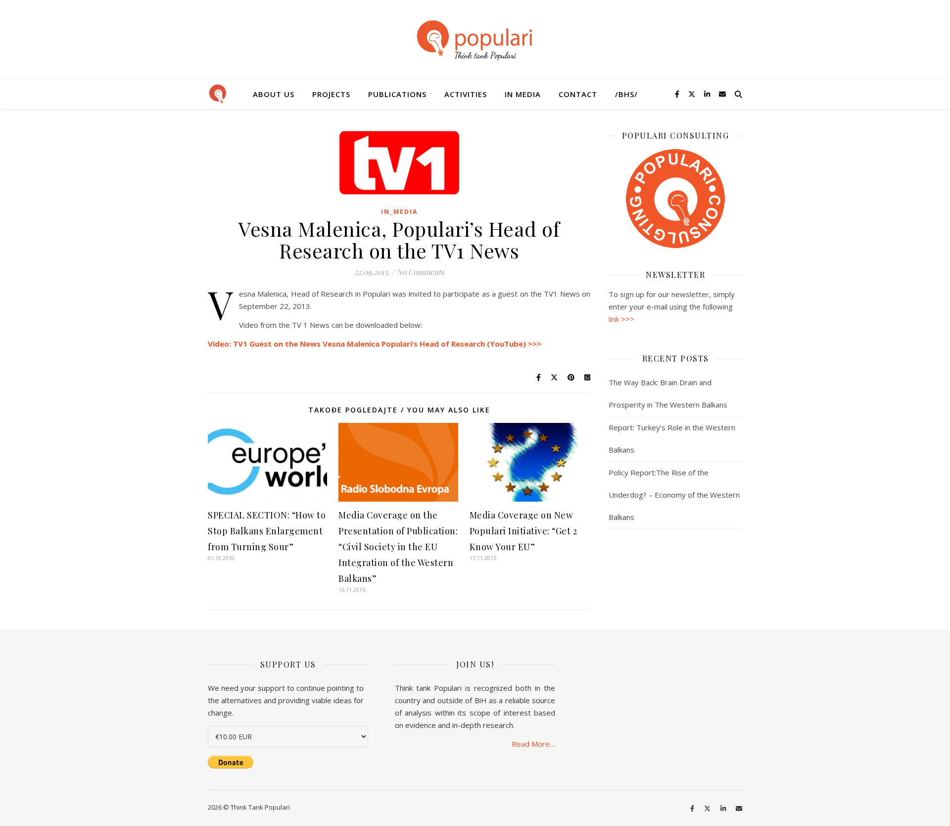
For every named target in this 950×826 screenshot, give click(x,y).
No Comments (420, 272)
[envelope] (722, 94)
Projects (331, 94)
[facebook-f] (678, 94)
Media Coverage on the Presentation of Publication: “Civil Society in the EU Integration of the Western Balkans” (398, 546)
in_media (399, 211)
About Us (273, 94)
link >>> (621, 319)
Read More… (533, 744)
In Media (523, 94)
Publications (397, 94)
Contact (578, 94)
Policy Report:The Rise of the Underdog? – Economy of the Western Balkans (674, 494)
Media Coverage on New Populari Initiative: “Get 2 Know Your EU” (523, 531)
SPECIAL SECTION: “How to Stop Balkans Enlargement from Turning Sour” (267, 531)
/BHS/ (626, 94)
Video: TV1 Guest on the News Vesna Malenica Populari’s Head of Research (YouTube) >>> (374, 344)
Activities (465, 94)
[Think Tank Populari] (475, 41)
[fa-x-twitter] (692, 94)
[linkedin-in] (708, 94)
